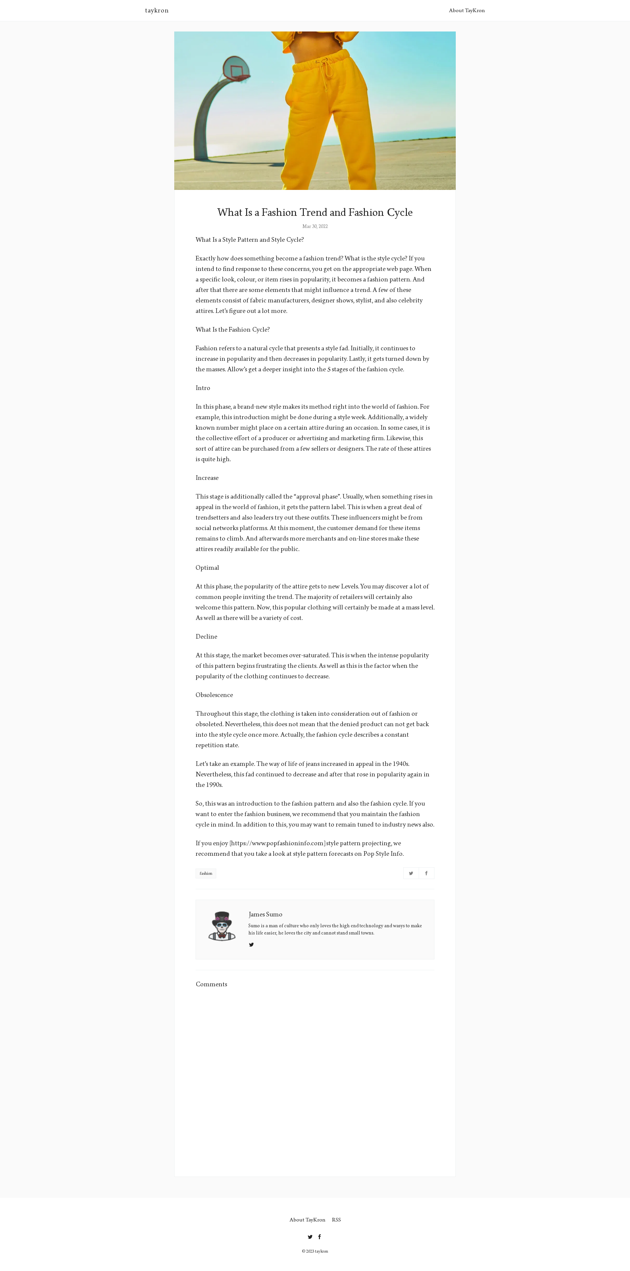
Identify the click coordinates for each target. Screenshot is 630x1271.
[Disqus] (315, 1078)
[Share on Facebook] (426, 873)
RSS (336, 1220)
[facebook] (320, 1235)
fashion (206, 873)
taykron (157, 10)
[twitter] (310, 1235)
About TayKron (467, 10)
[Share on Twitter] (411, 873)
